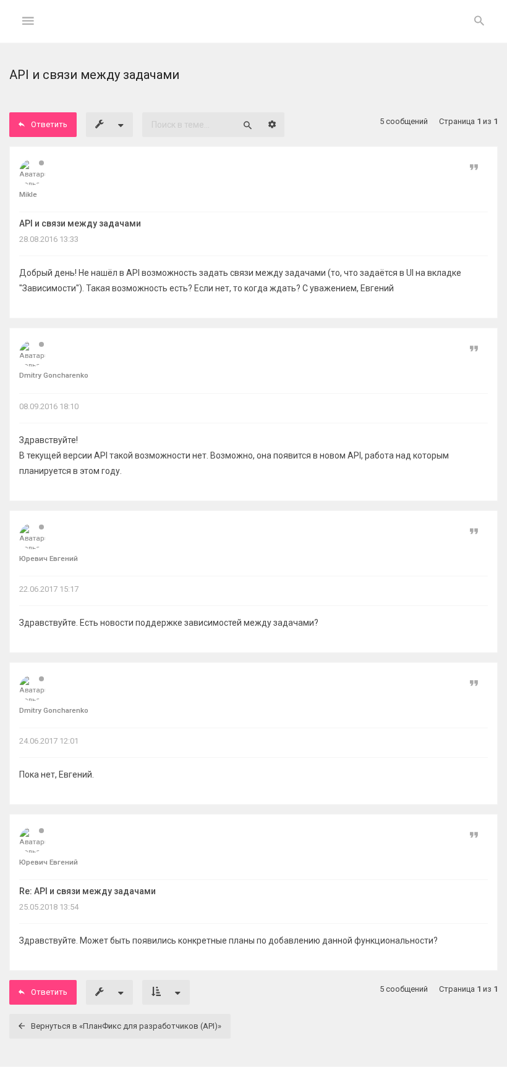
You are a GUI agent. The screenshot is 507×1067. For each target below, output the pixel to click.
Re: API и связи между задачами (87, 891)
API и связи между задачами (80, 223)
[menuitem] (479, 21)
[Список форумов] (253, 31)
